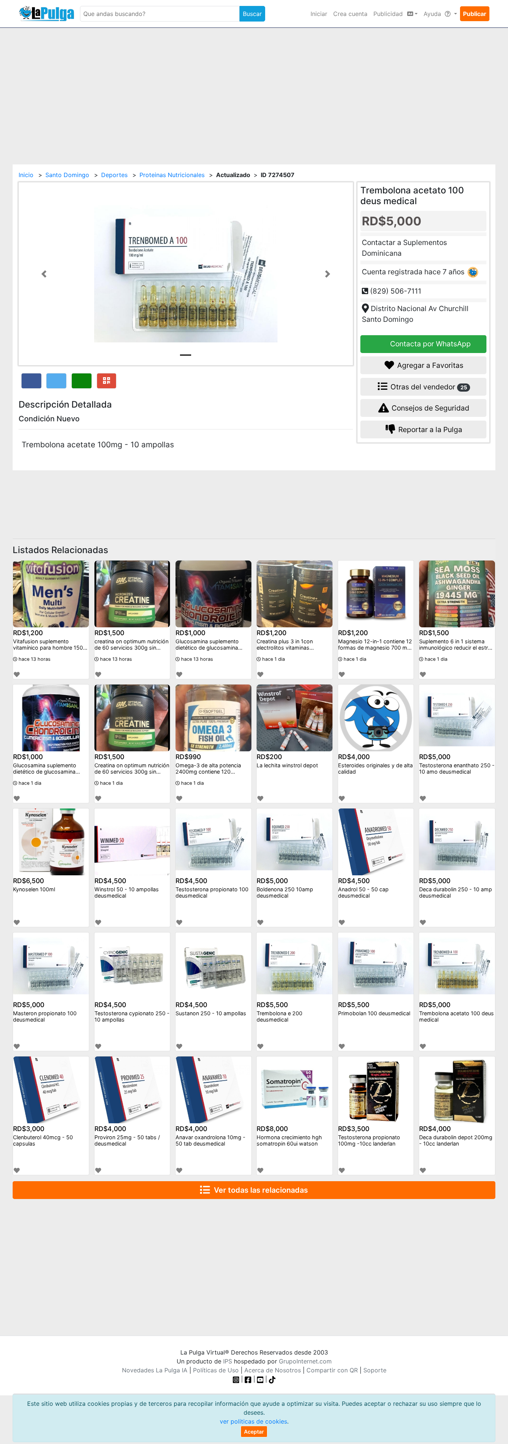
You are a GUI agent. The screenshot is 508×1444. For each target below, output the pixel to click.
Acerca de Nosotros (272, 1370)
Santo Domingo (67, 175)
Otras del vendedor (428, 386)
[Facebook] (248, 1379)
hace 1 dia (273, 659)
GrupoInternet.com (305, 1361)
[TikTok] (272, 1379)
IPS (227, 1361)
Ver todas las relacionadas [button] (259, 1190)
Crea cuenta (350, 13)
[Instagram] (237, 1379)
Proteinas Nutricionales (172, 175)
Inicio (26, 175)
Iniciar (319, 13)
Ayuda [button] (433, 13)
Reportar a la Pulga (429, 429)
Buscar (252, 13)
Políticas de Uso (216, 1370)
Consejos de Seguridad (429, 408)
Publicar (474, 13)
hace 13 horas (34, 659)
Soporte (374, 1370)
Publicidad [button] (389, 13)
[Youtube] (260, 1379)
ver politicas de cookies (253, 1421)
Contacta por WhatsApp (429, 344)
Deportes (114, 175)
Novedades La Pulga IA (154, 1370)
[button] (44, 273)
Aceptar (254, 1431)
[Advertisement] (254, 92)
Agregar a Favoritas (429, 365)
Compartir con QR (332, 1370)
